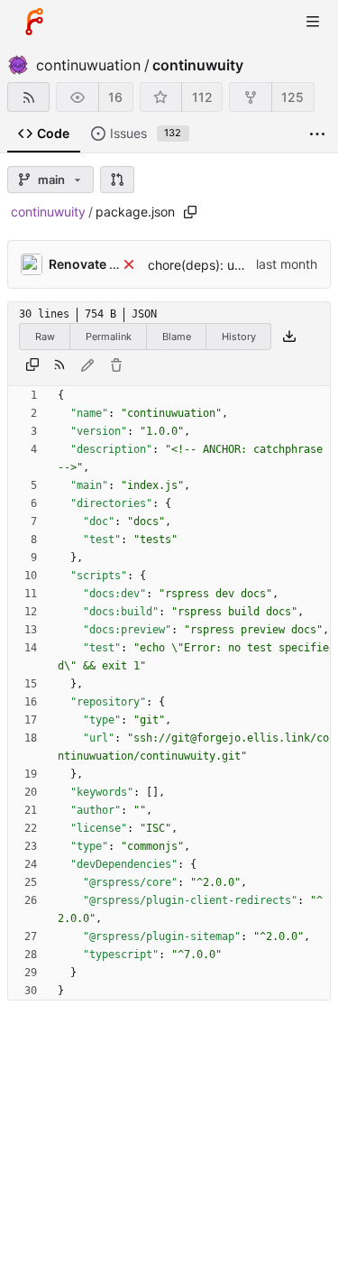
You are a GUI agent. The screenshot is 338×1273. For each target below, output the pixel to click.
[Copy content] (32, 365)
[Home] (34, 21)
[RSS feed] (28, 97)
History (239, 336)
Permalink (109, 336)
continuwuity (197, 65)
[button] (117, 179)
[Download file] (289, 336)
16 (115, 97)
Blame (176, 336)
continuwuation (88, 65)
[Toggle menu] (313, 21)
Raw (45, 336)
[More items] (317, 133)
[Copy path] (190, 212)
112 (202, 97)
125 (292, 97)
